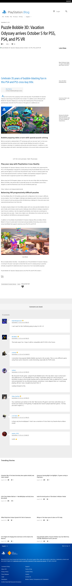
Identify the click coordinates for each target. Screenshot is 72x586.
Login (58, 11)
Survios (19, 284)
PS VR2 (7, 16)
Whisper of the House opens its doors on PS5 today (49, 517)
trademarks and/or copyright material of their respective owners (29, 561)
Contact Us (28, 576)
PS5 (3, 16)
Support (27, 566)
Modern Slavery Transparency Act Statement (37, 579)
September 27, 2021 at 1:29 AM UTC (20, 435)
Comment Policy (5, 566)
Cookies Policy (29, 571)
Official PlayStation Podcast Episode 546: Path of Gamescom (16, 517)
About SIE (4, 569)
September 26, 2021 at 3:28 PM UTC (20, 398)
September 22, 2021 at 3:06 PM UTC (20, 372)
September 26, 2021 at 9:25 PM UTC (20, 417)
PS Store (15, 16)
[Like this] (12, 480)
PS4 (11, 16)
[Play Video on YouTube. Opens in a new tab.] (46, 132)
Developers (4, 579)
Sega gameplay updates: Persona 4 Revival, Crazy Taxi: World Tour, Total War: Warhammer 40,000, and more (53, 537)
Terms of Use (28, 569)
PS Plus (21, 16)
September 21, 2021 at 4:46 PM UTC (20, 338)
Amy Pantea (9, 89)
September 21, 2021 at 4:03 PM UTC (20, 322)
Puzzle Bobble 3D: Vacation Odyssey (8, 284)
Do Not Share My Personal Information (11, 582)
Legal (2, 576)
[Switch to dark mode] (54, 11)
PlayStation (18, 12)
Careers (27, 574)
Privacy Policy (4, 571)
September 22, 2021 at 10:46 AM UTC (21, 354)
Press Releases (5, 574)
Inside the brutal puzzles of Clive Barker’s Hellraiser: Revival (51, 496)
